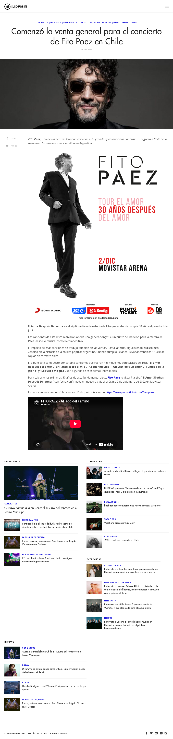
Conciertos (41, 22)
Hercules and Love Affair (117, 582)
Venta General (130, 22)
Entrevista (110, 600)
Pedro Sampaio (30, 520)
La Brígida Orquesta (33, 537)
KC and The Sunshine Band (36, 554)
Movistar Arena (102, 22)
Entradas (68, 22)
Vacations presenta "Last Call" (119, 523)
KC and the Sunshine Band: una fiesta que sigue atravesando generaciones (47, 560)
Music (116, 22)
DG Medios (55, 22)
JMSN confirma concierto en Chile (121, 540)
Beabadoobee (111, 502)
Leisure (108, 618)
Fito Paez (81, 22)
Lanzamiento (111, 484)
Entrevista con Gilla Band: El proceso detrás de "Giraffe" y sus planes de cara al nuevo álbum (128, 606)
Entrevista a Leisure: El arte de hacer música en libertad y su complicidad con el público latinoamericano (128, 625)
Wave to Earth (112, 467)
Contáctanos (34, 733)
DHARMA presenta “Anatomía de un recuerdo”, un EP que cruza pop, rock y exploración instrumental (134, 490)
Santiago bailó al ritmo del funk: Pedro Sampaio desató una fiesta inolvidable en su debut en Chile (47, 525)
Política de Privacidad (56, 733)
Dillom (26, 665)
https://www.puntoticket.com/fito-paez (129, 392)
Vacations (110, 519)
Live (90, 22)
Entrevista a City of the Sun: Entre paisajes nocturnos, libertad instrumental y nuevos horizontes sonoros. (131, 571)
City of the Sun (112, 565)
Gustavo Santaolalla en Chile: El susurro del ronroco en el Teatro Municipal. (40, 510)
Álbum (25, 682)
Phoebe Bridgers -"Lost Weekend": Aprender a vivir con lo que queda (54, 688)
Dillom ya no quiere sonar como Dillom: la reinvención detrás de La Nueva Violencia (53, 671)
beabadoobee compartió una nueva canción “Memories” (133, 505)
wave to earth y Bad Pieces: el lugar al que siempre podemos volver (135, 473)
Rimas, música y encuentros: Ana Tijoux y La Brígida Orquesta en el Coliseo (49, 543)
